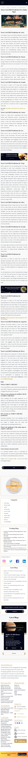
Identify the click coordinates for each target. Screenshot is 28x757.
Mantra (6, 519)
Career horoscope (5, 697)
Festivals (6, 513)
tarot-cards (14, 7)
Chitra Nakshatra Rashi (6, 724)
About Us (16, 685)
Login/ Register (18, 694)
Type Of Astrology (5, 745)
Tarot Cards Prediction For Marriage (12, 543)
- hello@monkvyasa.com (21, 716)
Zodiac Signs (7, 515)
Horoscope (7, 509)
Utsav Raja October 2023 (7, 708)
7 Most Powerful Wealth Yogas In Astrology (15, 575)
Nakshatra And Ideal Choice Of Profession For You (15, 548)
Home (3, 7)
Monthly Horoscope (6, 688)
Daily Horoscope (5, 685)
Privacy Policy (17, 688)
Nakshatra (6, 517)
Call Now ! (14, 611)
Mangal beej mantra (6, 729)
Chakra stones (4, 735)
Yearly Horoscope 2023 (7, 702)
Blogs (8, 7)
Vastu (5, 507)
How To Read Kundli (6, 734)
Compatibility (7, 522)
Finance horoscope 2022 (7, 696)
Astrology (6, 503)
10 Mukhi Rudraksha (6, 726)
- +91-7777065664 (20, 713)
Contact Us (17, 687)
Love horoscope (5, 699)
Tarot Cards (7, 511)
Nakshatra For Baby (5, 737)
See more (14, 653)
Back (14, 467)
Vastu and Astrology (6, 746)
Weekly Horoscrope (5, 687)
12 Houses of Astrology (6, 743)
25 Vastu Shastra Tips (6, 727)
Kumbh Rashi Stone (5, 731)
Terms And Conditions (19, 690)
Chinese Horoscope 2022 (7, 701)
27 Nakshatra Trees (5, 732)
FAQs (15, 693)
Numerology (7, 505)
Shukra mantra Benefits (6, 720)
